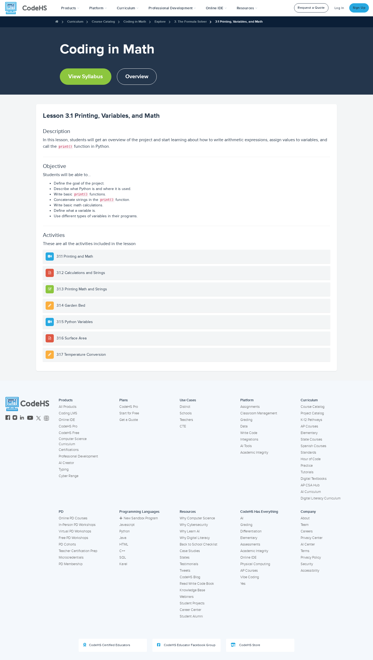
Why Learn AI (190, 531)
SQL (122, 557)
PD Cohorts (67, 544)
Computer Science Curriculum (73, 441)
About (305, 518)
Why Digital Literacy (195, 538)
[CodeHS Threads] (46, 418)
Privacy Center (311, 538)
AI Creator (66, 463)
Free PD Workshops (73, 538)
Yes (242, 583)
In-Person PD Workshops (77, 525)
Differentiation (251, 531)
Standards (308, 452)
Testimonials (189, 564)
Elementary (309, 433)
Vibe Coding (249, 577)
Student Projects (192, 603)
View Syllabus (85, 76)
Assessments (250, 544)
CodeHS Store (249, 645)
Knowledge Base (192, 590)
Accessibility (310, 570)
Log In (339, 8)
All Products (67, 407)
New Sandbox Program (141, 518)
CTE (183, 426)
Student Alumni (191, 616)
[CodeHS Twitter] (38, 418)
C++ (122, 551)
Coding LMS (68, 413)
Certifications (69, 450)
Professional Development (78, 456)
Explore (160, 22)
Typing (64, 469)
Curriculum (75, 22)
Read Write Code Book (197, 583)
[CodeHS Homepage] (28, 8)
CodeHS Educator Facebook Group (189, 645)
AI (241, 518)
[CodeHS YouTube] (30, 418)
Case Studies (190, 551)
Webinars (187, 597)
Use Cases (188, 400)
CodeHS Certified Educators (109, 645)
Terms (305, 551)
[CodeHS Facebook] (7, 418)
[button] (70, 8)
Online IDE (67, 420)
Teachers (186, 420)
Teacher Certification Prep (78, 551)
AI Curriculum (311, 492)
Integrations (249, 439)
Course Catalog (103, 22)
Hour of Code (311, 459)
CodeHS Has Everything (259, 512)
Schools (186, 413)
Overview (136, 76)
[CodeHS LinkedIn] (22, 418)
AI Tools (246, 446)
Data (244, 426)
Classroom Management (258, 413)
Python (124, 531)
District (185, 407)
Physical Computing (255, 564)
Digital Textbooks (314, 479)
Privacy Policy (311, 557)
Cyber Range (68, 476)
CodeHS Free (69, 433)
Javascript (127, 525)
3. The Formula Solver (190, 22)
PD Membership (70, 564)
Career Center (190, 610)
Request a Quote (311, 8)
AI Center (308, 544)
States (185, 557)
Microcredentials (71, 557)
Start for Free (129, 413)
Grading (246, 420)
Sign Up (359, 8)
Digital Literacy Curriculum (321, 498)
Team (305, 525)
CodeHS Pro (68, 426)
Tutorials (307, 472)
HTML (123, 544)
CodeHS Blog (190, 577)
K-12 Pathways (311, 420)
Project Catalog (312, 413)
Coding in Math (134, 22)
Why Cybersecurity (194, 525)
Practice (307, 465)
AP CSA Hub (310, 485)
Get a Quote (128, 420)
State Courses (311, 439)
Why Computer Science (197, 518)
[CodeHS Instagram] (15, 418)
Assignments (250, 407)
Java (122, 538)
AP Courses (309, 426)
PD (61, 512)
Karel (123, 564)
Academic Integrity (254, 452)
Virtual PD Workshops (75, 531)
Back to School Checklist (198, 544)
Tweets (185, 570)
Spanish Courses (313, 446)
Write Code (248, 433)
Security (307, 564)
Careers (307, 531)
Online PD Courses (73, 518)
